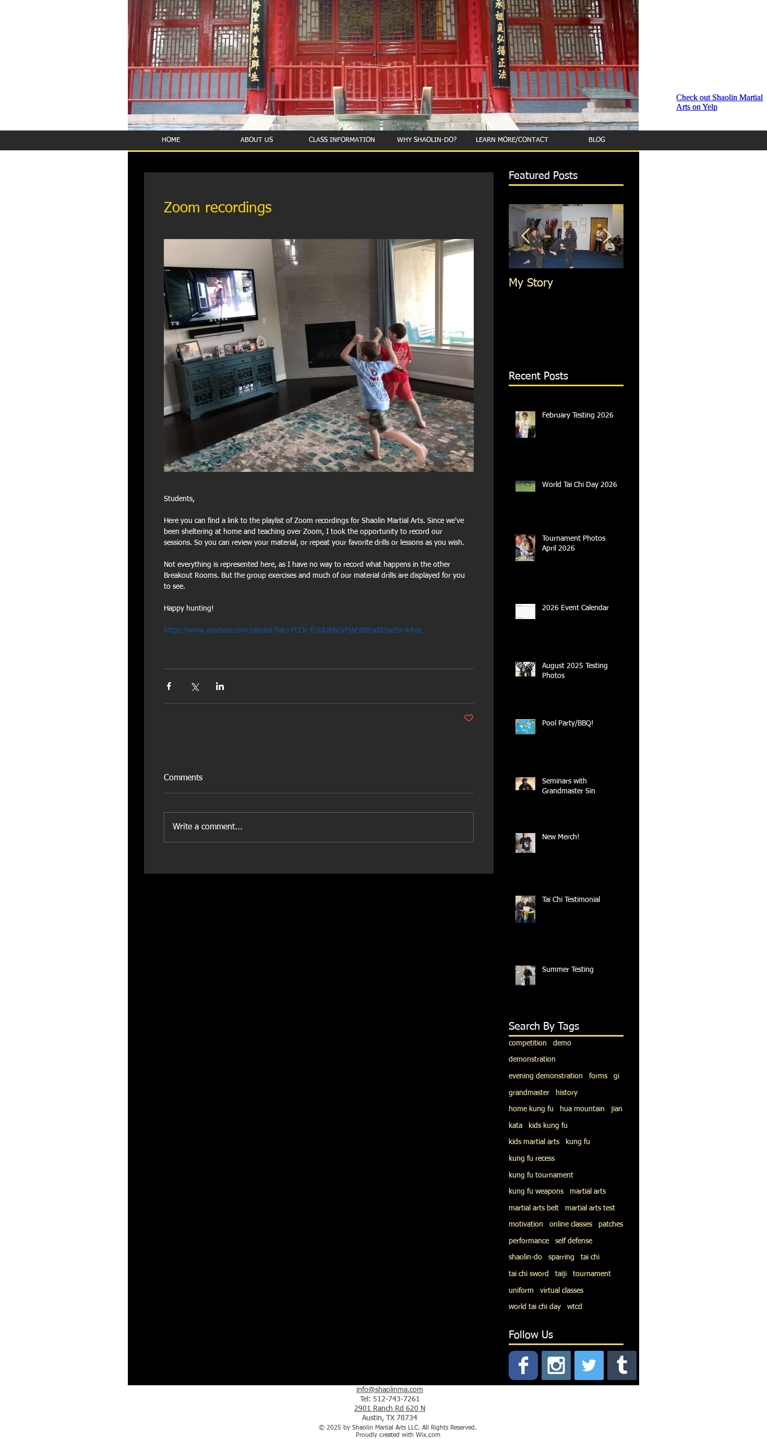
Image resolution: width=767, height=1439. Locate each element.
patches (610, 1224)
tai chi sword (529, 1274)
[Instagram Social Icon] (556, 1365)
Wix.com (428, 1435)
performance (529, 1241)
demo (562, 1043)
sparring (561, 1257)
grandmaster (529, 1093)
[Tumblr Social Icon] (622, 1365)
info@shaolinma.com (389, 1390)
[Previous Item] (525, 236)
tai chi (590, 1257)
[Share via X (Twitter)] (194, 686)
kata (515, 1125)
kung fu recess (532, 1158)
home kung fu (531, 1109)
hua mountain (582, 1109)
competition (528, 1043)
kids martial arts (534, 1142)
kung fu (578, 1142)
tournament (592, 1274)
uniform (521, 1290)
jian (616, 1109)
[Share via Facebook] (169, 686)
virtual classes (561, 1290)
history (567, 1093)
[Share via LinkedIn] (220, 686)
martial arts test (590, 1208)
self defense (573, 1241)
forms (598, 1076)
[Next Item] (607, 236)
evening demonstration (546, 1076)
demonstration (532, 1059)
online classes (570, 1224)
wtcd (574, 1307)
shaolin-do (525, 1257)
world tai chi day (535, 1307)
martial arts (588, 1191)
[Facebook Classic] (523, 1365)
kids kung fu (548, 1125)
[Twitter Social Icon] (589, 1365)
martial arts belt (534, 1208)
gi (616, 1076)
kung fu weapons (536, 1191)
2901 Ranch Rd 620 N (389, 1408)
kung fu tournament (541, 1175)
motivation (526, 1224)
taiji (561, 1274)
